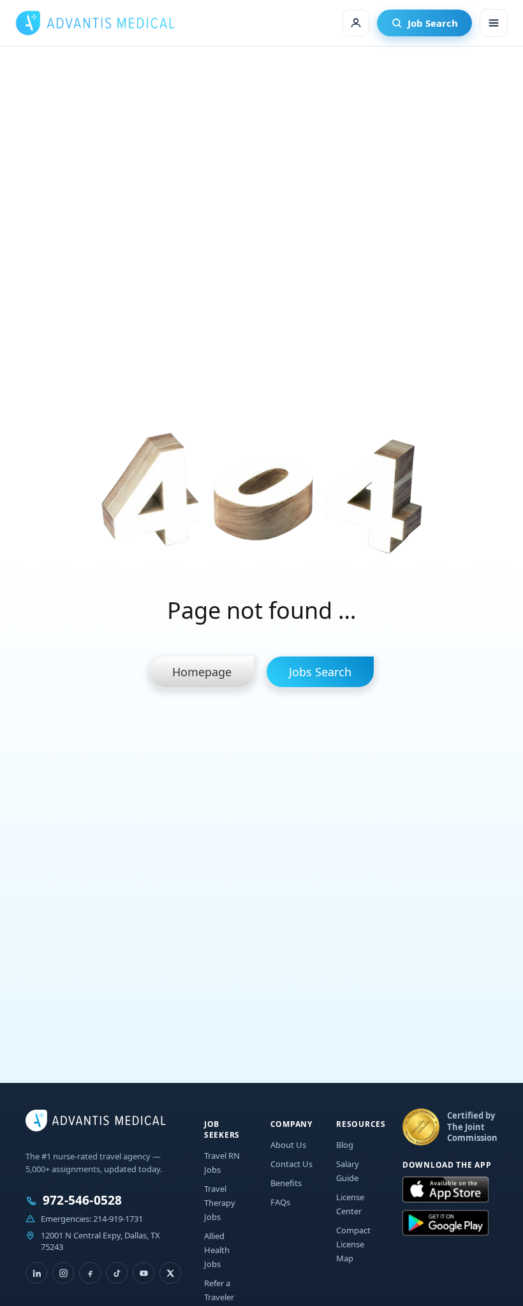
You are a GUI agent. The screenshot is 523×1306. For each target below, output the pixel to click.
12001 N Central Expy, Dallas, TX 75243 (100, 1241)
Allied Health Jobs (217, 1250)
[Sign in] (356, 23)
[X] (170, 1273)
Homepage (202, 671)
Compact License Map (353, 1244)
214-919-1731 (118, 1218)
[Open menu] (494, 23)
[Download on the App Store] (445, 1190)
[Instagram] (63, 1273)
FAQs (280, 1202)
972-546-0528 (82, 1200)
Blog (344, 1144)
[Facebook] (90, 1273)
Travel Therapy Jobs (219, 1203)
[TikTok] (117, 1273)
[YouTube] (143, 1273)
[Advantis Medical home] (95, 23)
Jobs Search (320, 671)
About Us (288, 1144)
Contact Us (291, 1164)
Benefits (286, 1183)
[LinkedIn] (36, 1273)
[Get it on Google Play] (445, 1223)
